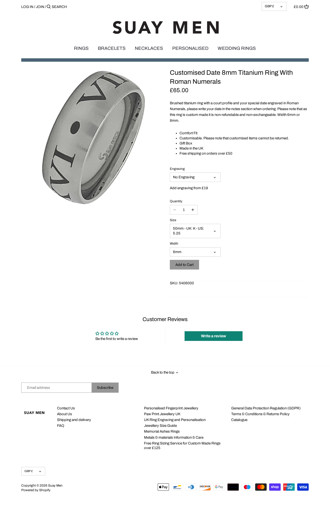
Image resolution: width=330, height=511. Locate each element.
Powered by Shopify (35, 490)
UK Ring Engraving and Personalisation (175, 420)
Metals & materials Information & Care (173, 437)
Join (40, 7)
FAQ (60, 426)
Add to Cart (184, 265)
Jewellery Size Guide (160, 426)
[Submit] (49, 6)
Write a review (213, 336)
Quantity (176, 201)
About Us (64, 414)
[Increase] (192, 209)
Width (174, 243)
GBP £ (269, 6)
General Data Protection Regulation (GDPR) (266, 408)
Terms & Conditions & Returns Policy (260, 414)
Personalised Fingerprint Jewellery (171, 408)
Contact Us (66, 408)
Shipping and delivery (74, 420)
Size (173, 220)
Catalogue (239, 420)
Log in (27, 7)
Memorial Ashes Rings (162, 431)
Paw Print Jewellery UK (162, 414)
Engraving (177, 169)
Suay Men (55, 485)
